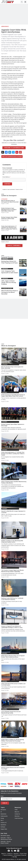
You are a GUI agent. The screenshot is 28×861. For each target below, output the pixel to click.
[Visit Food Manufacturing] (10, 784)
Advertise (16, 853)
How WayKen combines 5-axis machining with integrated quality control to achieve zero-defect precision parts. (13, 545)
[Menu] (25, 2)
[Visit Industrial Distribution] (3, 786)
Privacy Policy (23, 853)
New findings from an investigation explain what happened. (13, 743)
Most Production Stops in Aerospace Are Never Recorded (9, 201)
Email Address (6, 177)
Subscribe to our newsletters (14, 147)
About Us (3, 853)
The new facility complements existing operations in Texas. (13, 398)
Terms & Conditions (8, 855)
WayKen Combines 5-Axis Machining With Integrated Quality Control (12, 541)
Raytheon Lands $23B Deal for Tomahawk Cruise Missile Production (12, 599)
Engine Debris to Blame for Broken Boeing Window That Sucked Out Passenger (12, 740)
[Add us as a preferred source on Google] (20, 152)
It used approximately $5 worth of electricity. (12, 770)
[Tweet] (13, 152)
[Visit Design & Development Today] (3, 784)
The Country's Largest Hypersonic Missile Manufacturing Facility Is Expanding (12, 571)
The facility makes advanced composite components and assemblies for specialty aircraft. (13, 428)
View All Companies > (14, 245)
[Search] (21, 2)
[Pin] (16, 152)
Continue (7, 184)
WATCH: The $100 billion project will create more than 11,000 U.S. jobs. (13, 515)
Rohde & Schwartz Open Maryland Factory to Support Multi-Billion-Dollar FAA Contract (8, 210)
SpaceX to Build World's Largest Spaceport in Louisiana (13, 511)
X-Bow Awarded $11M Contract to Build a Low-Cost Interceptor (13, 684)
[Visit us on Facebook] (9, 851)
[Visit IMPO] (24, 784)
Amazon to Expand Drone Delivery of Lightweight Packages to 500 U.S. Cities (11, 627)
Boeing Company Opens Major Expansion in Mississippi (9, 218)
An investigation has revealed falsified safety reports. (12, 457)
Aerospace (5, 26)
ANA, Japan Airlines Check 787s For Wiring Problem (8, 282)
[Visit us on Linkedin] (18, 851)
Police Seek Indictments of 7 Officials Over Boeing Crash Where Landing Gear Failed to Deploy (9, 228)
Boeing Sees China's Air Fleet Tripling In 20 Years (9, 262)
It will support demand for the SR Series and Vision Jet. (14, 715)
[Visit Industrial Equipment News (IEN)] (17, 784)
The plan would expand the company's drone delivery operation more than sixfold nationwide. (13, 630)
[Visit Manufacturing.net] (10, 786)
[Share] (6, 152)
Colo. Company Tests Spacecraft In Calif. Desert (9, 271)
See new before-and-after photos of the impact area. (13, 659)
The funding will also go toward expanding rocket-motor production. (13, 687)
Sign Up (5, 803)
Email (2, 796)
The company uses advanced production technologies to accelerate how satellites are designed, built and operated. (12, 486)
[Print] (2, 152)
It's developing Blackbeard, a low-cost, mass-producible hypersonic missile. (12, 574)
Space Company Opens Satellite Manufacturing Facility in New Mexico (13, 482)
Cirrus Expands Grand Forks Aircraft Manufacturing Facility (11, 712)
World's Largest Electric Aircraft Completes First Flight (13, 768)
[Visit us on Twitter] (12, 851)
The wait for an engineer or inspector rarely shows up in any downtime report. (13, 370)
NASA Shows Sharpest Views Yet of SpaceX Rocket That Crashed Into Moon (12, 656)
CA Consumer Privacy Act (20, 855)
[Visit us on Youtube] (15, 851)
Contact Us (9, 853)
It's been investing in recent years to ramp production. (11, 602)
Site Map (15, 856)
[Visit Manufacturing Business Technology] (17, 786)
